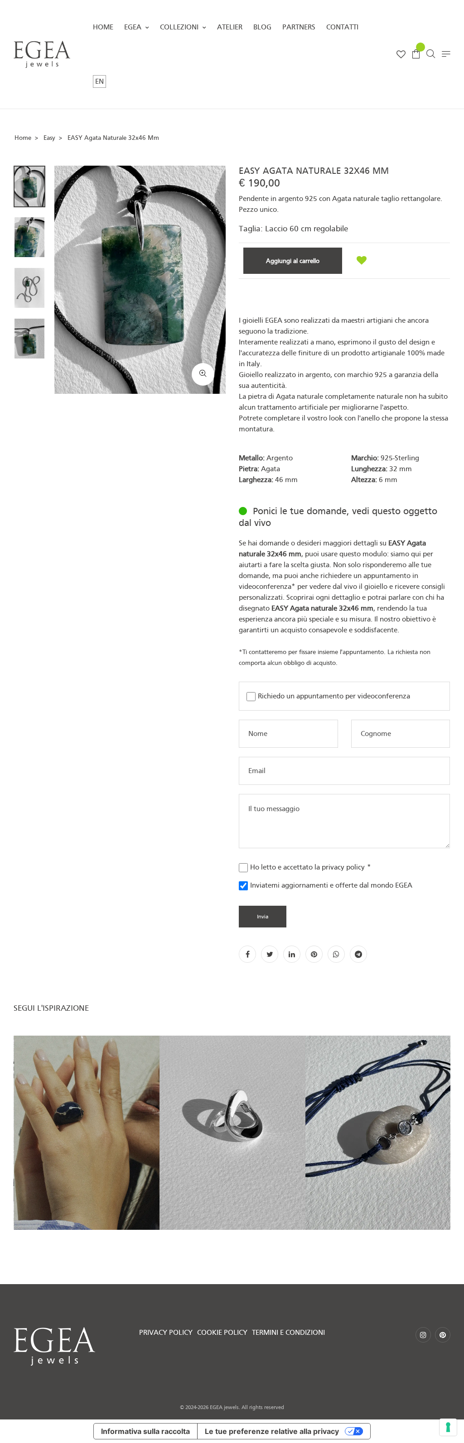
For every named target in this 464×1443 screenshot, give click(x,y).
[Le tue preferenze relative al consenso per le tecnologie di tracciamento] (448, 1427)
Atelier (229, 27)
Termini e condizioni (288, 1332)
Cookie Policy (222, 1332)
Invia (262, 916)
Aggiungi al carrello (292, 260)
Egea (133, 27)
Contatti (342, 27)
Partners (298, 27)
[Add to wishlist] (362, 261)
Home (103, 27)
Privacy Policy (166, 1332)
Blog (262, 27)
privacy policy (343, 867)
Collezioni (180, 27)
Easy (49, 137)
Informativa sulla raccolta (145, 1431)
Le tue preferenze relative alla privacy (272, 1431)
